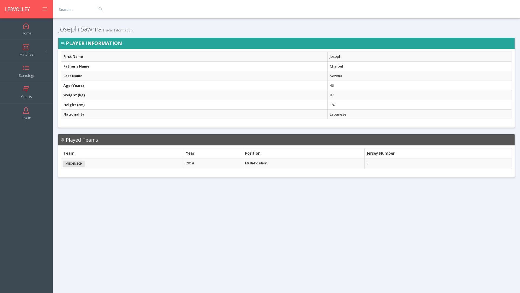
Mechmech (74, 163)
